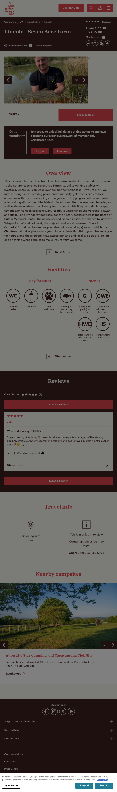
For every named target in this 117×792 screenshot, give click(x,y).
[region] (58, 782)
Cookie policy (102, 780)
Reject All (104, 785)
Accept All (84, 785)
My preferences (11, 785)
